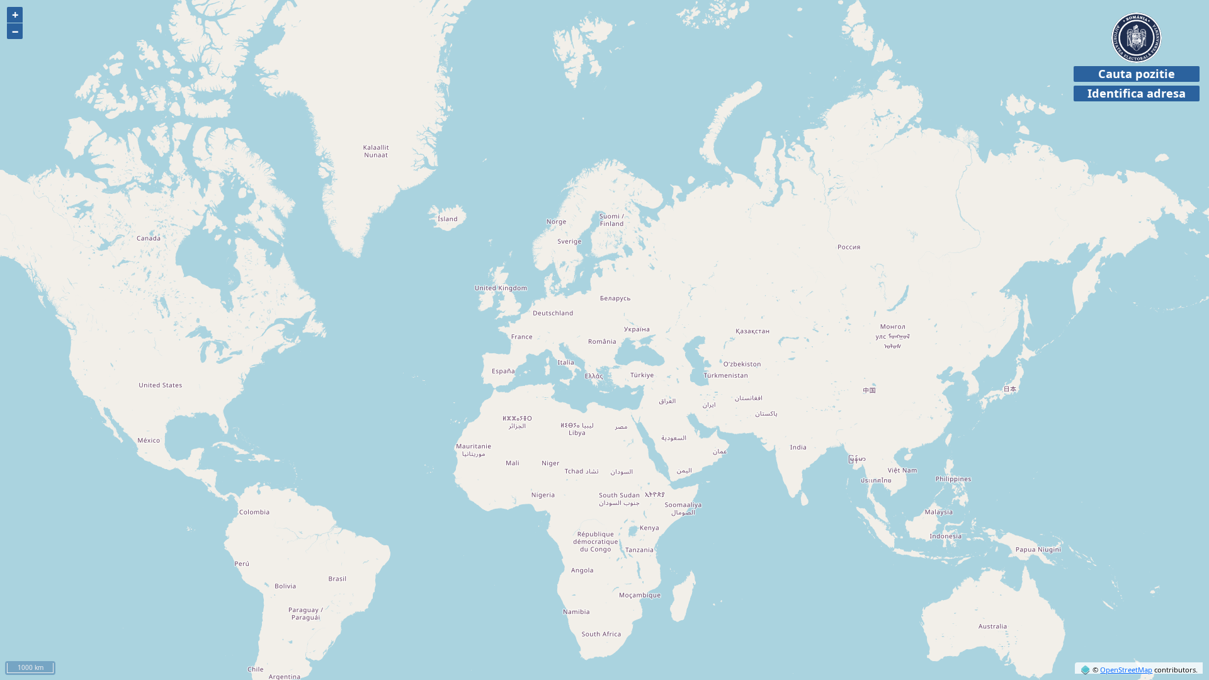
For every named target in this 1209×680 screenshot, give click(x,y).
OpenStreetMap (1126, 669)
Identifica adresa (1136, 93)
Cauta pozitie (1136, 73)
